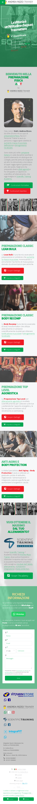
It (13, 769)
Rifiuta (27, 799)
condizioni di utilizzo (22, 670)
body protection (22, 569)
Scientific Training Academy (17, 177)
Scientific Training (17, 552)
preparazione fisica (11, 136)
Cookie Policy (19, 795)
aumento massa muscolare (15, 143)
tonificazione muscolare (11, 333)
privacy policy (9, 672)
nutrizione (18, 257)
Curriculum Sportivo (18, 191)
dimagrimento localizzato (15, 146)
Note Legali (19, 781)
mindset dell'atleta (24, 564)
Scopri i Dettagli (13, 270)
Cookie (19, 778)
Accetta (11, 799)
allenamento (7, 329)
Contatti (19, 775)
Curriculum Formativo (20, 185)
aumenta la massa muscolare (18, 258)
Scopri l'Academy (19, 575)
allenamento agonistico (11, 401)
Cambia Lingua (21, 769)
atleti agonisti (23, 169)
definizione (8, 145)
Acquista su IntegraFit (13, 278)
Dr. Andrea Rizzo (23, 772)
